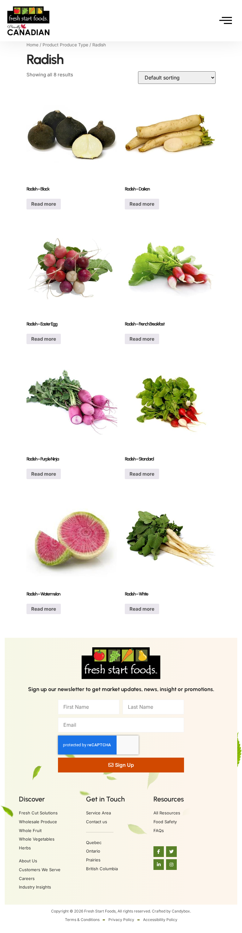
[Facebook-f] (158, 851)
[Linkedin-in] (158, 864)
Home (32, 44)
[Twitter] (171, 851)
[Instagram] (171, 864)
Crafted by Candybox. (171, 911)
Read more (43, 204)
